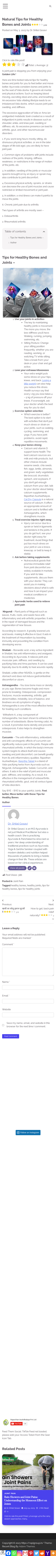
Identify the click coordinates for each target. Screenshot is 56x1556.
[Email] (34, 868)
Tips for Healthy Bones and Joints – (27, 237)
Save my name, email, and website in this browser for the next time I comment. (28, 1025)
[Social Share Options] (7, 1181)
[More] (53, 1553)
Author (13, 242)
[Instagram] (19, 1553)
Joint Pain (18, 881)
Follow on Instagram (29, 1132)
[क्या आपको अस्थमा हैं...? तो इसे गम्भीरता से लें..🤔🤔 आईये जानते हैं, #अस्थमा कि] (28, 1253)
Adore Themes (27, 1546)
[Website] (29, 868)
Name (6, 982)
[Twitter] (36, 1553)
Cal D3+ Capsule (32, 499)
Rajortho (23, 761)
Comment (8, 944)
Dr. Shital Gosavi (38, 30)
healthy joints (34, 885)
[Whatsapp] (14, 1553)
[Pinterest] (31, 1553)
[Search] (50, 6)
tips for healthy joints (29, 889)
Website (6, 1009)
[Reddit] (42, 1553)
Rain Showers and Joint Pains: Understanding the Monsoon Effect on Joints (25, 1501)
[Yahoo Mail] (47, 1553)
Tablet (31, 761)
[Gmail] (25, 1553)
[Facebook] (8, 1553)
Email (5, 995)
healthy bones (18, 885)
